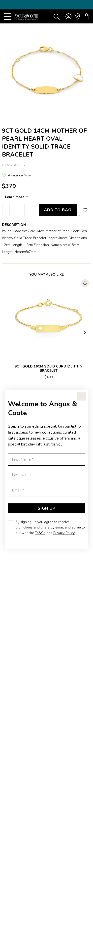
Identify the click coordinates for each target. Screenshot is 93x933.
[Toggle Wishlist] (85, 283)
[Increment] (28, 210)
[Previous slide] (8, 332)
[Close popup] (81, 396)
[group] (46, 4)
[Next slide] (85, 332)
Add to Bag (57, 210)
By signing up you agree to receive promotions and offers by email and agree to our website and (50, 527)
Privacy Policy (64, 532)
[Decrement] (6, 210)
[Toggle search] (56, 16)
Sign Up (47, 508)
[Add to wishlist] (85, 210)
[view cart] (86, 17)
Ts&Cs (40, 532)
